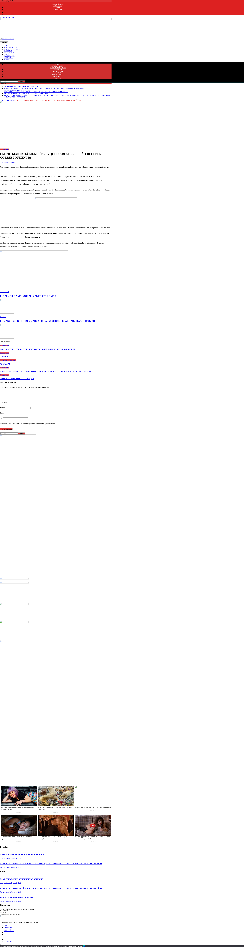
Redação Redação (5, 858)
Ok (84, 946)
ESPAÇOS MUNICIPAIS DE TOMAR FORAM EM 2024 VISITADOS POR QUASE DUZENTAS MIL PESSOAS (45, 371)
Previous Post (4, 292)
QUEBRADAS (6, 357)
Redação (2, 162)
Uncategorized (9, 100)
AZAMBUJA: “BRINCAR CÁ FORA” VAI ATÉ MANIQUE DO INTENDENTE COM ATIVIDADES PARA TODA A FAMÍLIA (45, 88)
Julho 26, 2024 (9, 162)
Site (1, 418)
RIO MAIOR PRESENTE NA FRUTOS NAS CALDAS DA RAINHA (26, 93)
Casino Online (8, 941)
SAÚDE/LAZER (9, 56)
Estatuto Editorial (58, 4)
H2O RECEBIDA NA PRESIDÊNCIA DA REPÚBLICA (22, 86)
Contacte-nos (8, 927)
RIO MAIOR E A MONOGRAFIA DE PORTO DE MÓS (28, 296)
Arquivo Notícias (58, 9)
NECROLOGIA (9, 52)
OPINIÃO (7, 54)
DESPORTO (8, 51)
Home (2, 100)
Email (2, 413)
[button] (0, 944)
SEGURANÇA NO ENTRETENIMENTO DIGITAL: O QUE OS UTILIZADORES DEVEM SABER (36, 92)
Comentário (4, 402)
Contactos (58, 7)
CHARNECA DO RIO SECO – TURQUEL (17, 379)
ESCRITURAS (8, 58)
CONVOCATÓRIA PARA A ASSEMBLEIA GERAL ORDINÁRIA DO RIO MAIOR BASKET (37, 349)
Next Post (3, 317)
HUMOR (7, 59)
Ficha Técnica (57, 6)
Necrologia (3, 360)
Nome (2, 407)
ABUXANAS (5, 364)
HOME (6, 46)
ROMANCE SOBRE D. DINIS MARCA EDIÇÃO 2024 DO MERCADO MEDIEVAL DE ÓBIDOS (48, 321)
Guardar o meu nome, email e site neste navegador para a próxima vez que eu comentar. (28, 423)
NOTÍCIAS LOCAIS (10, 47)
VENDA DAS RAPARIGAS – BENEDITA (17, 90)
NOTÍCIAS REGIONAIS (12, 49)
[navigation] (122, 52)
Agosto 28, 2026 (16, 858)
